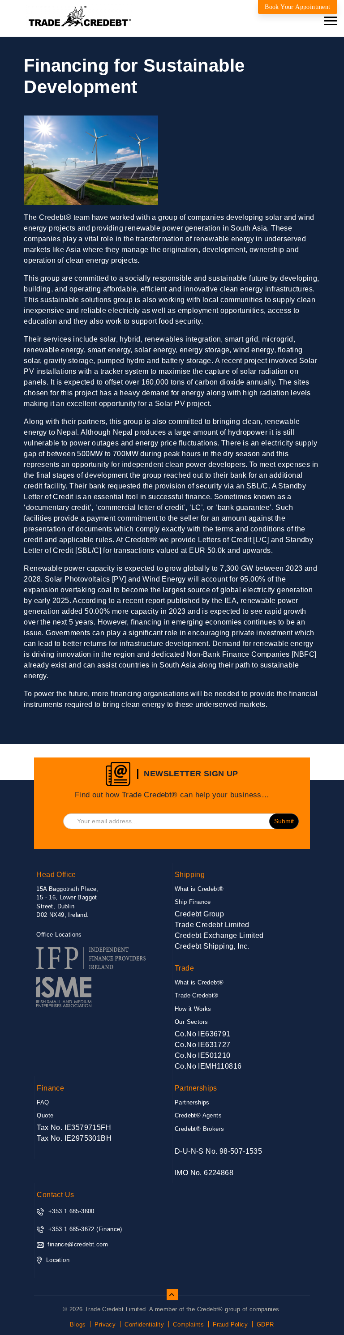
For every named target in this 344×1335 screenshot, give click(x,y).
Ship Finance (193, 902)
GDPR (265, 1324)
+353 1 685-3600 (71, 1211)
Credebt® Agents (198, 1115)
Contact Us (55, 1194)
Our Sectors (191, 1021)
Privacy (105, 1324)
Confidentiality (144, 1324)
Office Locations (59, 934)
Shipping (190, 874)
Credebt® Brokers (199, 1128)
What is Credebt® (199, 889)
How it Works (193, 1009)
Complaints (188, 1324)
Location (57, 1260)
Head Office (56, 874)
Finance (50, 1088)
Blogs (78, 1324)
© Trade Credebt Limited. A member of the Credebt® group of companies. (172, 1309)
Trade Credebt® (197, 995)
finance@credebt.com (77, 1244)
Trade (184, 968)
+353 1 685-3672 (71, 1229)
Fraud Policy (230, 1324)
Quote (45, 1115)
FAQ (43, 1102)
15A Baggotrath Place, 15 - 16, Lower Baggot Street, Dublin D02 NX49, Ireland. (67, 912)
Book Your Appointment (297, 7)
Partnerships (196, 1088)
